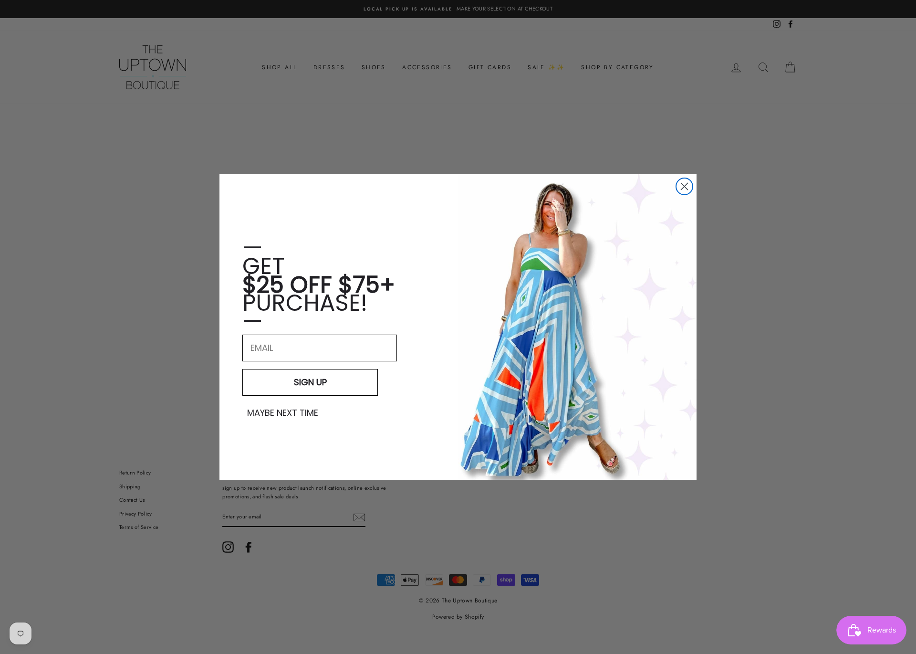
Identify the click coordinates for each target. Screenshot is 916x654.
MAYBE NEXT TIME (282, 413)
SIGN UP (310, 382)
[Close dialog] (684, 186)
